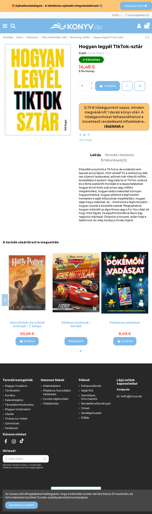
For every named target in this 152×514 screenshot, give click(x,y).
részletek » (114, 126)
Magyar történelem (18, 409)
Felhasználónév (91, 386)
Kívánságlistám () (138, 15)
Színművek (12, 423)
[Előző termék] (146, 37)
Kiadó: (83, 53)
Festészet (11, 428)
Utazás (9, 414)
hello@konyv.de (131, 396)
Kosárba (110, 86)
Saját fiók (87, 390)
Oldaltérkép (51, 403)
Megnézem (76, 341)
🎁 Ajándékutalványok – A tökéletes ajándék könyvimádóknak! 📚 (57, 5)
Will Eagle (85, 140)
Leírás (95, 155)
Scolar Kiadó (95, 53)
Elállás (85, 417)
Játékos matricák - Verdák (76, 324)
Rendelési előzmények (96, 403)
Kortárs (10, 395)
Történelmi (12, 390)
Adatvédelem (52, 386)
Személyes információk (89, 397)
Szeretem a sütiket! (21, 505)
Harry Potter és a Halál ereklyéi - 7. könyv (27, 324)
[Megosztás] (80, 135)
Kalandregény (14, 400)
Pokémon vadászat (125, 323)
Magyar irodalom (16, 386)
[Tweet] (84, 135)
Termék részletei (119, 155)
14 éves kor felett (16, 418)
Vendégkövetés (91, 413)
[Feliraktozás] (45, 458)
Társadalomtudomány (19, 404)
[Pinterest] (89, 135)
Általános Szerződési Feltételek (57, 392)
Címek (85, 408)
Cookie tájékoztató (56, 399)
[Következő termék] (148, 37)
